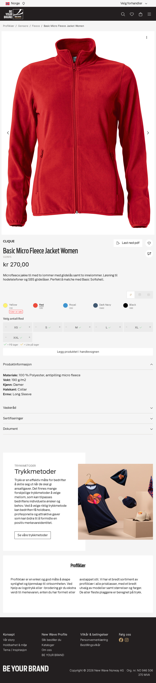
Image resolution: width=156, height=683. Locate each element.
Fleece (36, 25)
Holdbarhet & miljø (15, 645)
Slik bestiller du (51, 640)
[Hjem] (13, 14)
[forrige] (8, 133)
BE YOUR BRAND (53, 655)
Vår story (9, 640)
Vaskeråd (9, 407)
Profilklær (8, 25)
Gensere (23, 25)
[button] (78, 133)
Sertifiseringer (13, 418)
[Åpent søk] (123, 14)
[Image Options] (146, 37)
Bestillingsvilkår (90, 645)
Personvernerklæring (94, 640)
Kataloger (48, 645)
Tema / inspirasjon (15, 650)
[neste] (148, 133)
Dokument (10, 429)
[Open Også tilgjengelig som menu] (149, 254)
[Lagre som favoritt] (131, 14)
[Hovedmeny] (149, 14)
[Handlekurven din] (140, 14)
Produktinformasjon (17, 364)
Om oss (47, 650)
